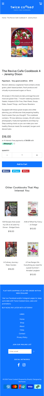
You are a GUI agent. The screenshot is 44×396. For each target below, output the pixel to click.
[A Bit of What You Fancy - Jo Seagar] (33, 209)
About (22, 326)
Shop (22, 323)
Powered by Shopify (25, 379)
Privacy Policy (22, 337)
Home (4, 18)
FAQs (22, 330)
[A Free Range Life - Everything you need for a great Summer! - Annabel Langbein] (33, 249)
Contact (22, 334)
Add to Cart (22, 164)
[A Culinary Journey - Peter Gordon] (11, 249)
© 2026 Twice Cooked (10, 379)
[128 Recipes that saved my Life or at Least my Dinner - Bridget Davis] (11, 209)
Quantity (5, 150)
